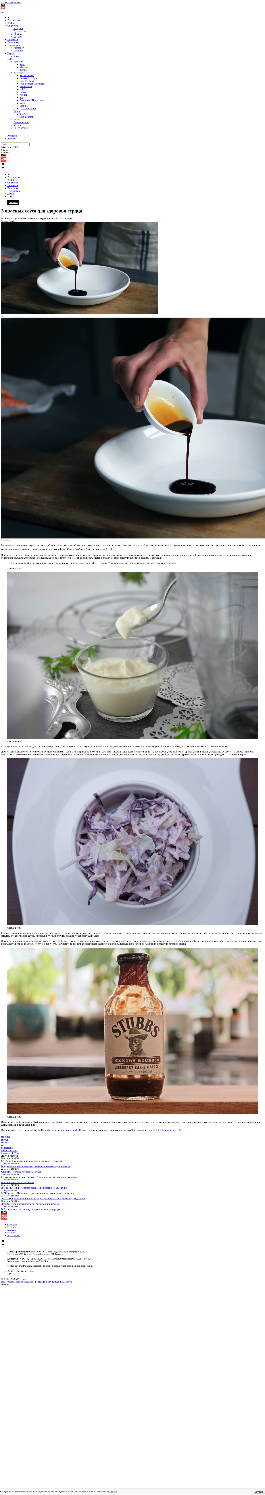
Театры (23, 70)
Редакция (12, 136)
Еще (9, 59)
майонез (5, 1136)
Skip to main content (11, 2)
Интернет (18, 47)
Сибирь (24, 105)
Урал (22, 103)
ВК (178, 1130)
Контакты (11, 1230)
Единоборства (27, 117)
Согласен (259, 1492)
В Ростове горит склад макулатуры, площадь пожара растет (32, 1209)
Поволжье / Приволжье (32, 100)
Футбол (24, 114)
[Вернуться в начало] (3, 8)
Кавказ (23, 94)
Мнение (17, 125)
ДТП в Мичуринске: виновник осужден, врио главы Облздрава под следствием (43, 1198)
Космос (17, 56)
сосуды (5, 1142)
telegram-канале (166, 1130)
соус (3, 1145)
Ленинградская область (32, 83)
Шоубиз (17, 34)
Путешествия (20, 31)
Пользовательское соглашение (17, 1281)
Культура (18, 61)
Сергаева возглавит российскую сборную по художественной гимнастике (40, 1177)
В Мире (11, 23)
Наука (10, 53)
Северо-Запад (27, 81)
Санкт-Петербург (29, 78)
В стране (18, 28)
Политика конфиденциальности (55, 1281)
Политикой (112, 1492)
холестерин (7, 1147)
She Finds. (111, 549)
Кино (22, 64)
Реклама (11, 138)
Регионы (18, 72)
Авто (16, 119)
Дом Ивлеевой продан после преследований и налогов (30, 1204)
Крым (23, 92)
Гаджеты (18, 50)
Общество (12, 25)
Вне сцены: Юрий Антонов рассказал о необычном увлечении (34, 1187)
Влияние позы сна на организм (17, 1182)
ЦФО (22, 89)
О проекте (12, 1224)
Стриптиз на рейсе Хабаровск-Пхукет (21, 1171)
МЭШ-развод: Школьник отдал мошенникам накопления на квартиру (37, 1193)
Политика (12, 39)
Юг (21, 97)
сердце (4, 1139)
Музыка (24, 67)
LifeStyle (17, 36)
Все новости (13, 20)
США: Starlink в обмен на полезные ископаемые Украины (31, 1161)
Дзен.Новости (54, 1130)
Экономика (13, 42)
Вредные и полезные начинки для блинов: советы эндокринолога (35, 1166)
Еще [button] (9, 196)
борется (148, 545)
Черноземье (26, 86)
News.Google (71, 1130)
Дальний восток (28, 108)
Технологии (13, 45)
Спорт (16, 111)
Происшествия (21, 122)
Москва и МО (27, 75)
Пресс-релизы (20, 128)
